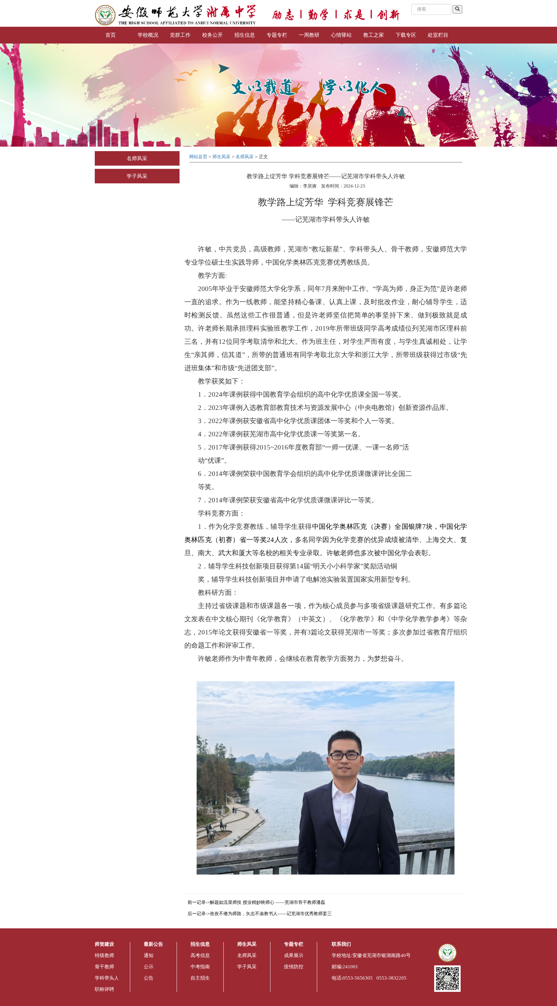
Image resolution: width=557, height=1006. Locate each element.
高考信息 (200, 955)
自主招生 (200, 978)
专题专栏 (277, 35)
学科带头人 (107, 978)
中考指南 (200, 966)
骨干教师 (104, 966)
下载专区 (406, 35)
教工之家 (373, 35)
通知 (148, 955)
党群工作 (180, 35)
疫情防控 (293, 966)
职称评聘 (104, 989)
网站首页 (198, 156)
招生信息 (244, 35)
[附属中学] (175, 14)
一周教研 (309, 35)
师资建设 (104, 944)
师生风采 (221, 156)
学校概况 (148, 35)
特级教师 (104, 955)
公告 (148, 978)
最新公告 (153, 944)
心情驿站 (341, 35)
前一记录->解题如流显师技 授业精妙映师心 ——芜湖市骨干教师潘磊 (256, 902)
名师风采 (137, 158)
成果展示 (293, 955)
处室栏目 (438, 35)
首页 (110, 35)
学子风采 (137, 176)
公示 (148, 966)
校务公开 (212, 35)
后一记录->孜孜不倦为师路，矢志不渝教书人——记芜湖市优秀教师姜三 (260, 913)
